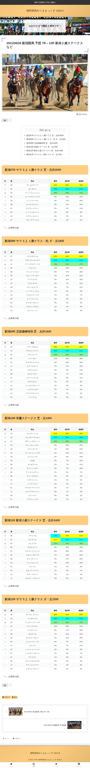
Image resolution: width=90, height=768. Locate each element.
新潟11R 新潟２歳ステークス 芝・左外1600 (44, 150)
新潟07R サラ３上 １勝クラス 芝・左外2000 (45, 135)
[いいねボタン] (5, 120)
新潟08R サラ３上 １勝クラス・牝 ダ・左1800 (46, 139)
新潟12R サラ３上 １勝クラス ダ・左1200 (44, 154)
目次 (41, 130)
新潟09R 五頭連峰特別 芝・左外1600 (42, 143)
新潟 (15, 697)
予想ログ (7, 697)
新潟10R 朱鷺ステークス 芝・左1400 (42, 147)
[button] (83, 416)
